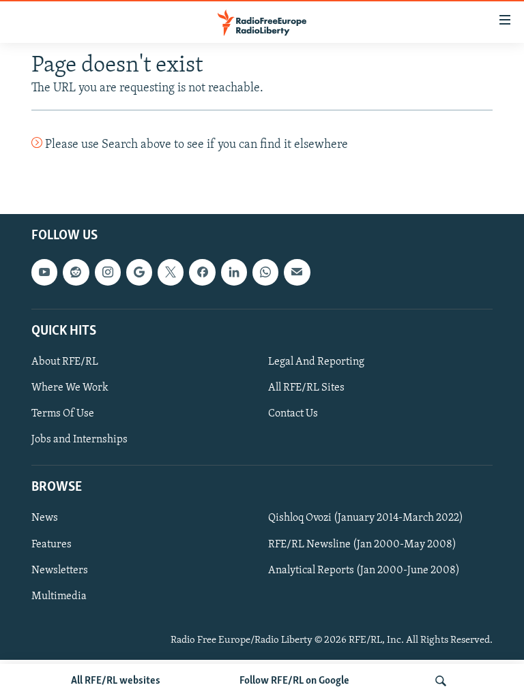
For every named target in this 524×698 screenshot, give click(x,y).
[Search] (440, 681)
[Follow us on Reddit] (76, 273)
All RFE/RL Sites (306, 387)
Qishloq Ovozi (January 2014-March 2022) (365, 518)
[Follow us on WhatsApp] (265, 273)
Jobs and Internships (79, 440)
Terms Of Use (62, 414)
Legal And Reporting (316, 361)
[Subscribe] (297, 273)
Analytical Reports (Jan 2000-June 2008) (364, 570)
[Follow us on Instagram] (108, 273)
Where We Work (69, 387)
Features (51, 544)
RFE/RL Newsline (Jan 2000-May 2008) (362, 544)
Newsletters (59, 570)
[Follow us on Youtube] (44, 273)
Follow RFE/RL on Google (294, 681)
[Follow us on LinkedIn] (234, 273)
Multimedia (59, 596)
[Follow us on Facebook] (202, 273)
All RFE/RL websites (115, 681)
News (44, 518)
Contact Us (293, 414)
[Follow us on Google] (139, 273)
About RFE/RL (64, 361)
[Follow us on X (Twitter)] (171, 273)
